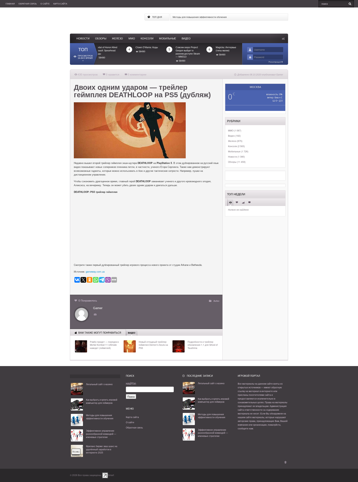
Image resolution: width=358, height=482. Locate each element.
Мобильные (167, 38)
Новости (83, 38)
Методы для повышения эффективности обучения (200, 16)
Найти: (131, 383)
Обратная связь (27, 4)
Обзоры (100, 38)
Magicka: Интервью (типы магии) (215, 49)
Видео (186, 38)
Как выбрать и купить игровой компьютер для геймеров (101, 401)
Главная (10, 4)
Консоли (147, 38)
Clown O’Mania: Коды (136, 47)
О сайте (45, 4)
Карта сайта (60, 4)
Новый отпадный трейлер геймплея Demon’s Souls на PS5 (153, 345)
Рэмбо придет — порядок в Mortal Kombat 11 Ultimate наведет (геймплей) (104, 345)
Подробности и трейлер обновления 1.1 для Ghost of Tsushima (203, 345)
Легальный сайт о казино (99, 384)
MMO (131, 38)
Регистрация (274, 61)
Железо (117, 38)
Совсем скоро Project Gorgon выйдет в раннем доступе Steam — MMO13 (177, 52)
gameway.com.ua (95, 271)
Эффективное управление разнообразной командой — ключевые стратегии (101, 434)
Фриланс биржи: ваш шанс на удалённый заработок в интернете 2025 (101, 449)
